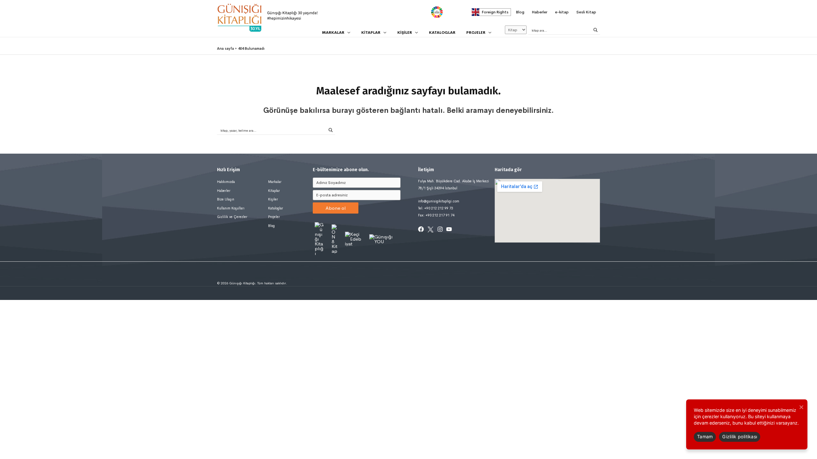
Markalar (274, 181)
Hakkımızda (226, 181)
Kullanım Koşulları (230, 208)
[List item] (421, 229)
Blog (271, 225)
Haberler (223, 190)
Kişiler (273, 199)
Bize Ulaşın (225, 199)
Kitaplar (274, 190)
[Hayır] (801, 407)
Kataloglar (275, 208)
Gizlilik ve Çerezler (232, 217)
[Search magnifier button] (595, 30)
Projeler (274, 217)
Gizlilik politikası (739, 436)
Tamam (705, 436)
